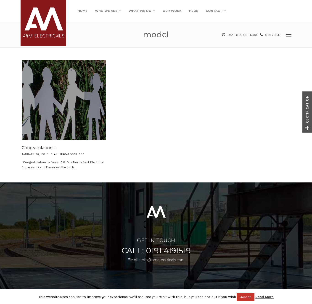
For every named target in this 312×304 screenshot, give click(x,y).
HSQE (193, 11)
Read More (264, 297)
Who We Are (106, 11)
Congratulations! (39, 147)
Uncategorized (72, 154)
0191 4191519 (272, 34)
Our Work (172, 11)
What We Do (140, 11)
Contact (214, 11)
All (56, 154)
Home (82, 11)
